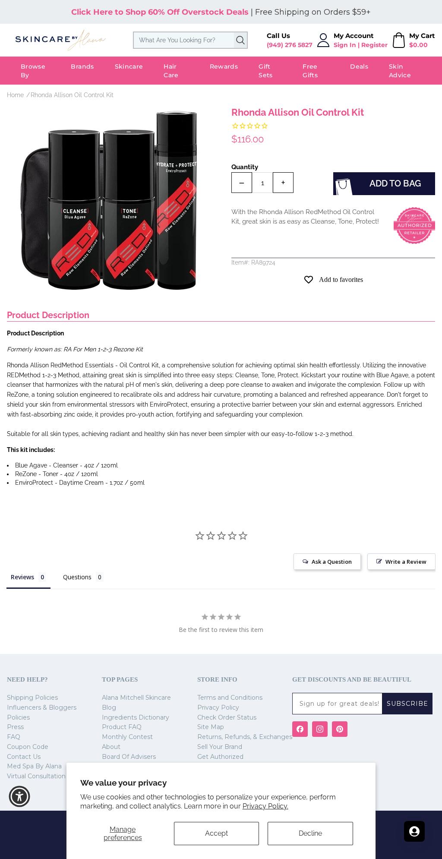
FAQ (13, 737)
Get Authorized (220, 757)
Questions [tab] (77, 577)
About (111, 747)
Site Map (210, 727)
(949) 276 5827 (290, 45)
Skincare (129, 66)
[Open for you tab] (414, 831)
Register (374, 45)
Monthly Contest (127, 737)
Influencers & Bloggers (41, 707)
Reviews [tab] (22, 577)
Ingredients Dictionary (135, 717)
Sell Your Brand (219, 747)
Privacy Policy (218, 707)
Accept (216, 833)
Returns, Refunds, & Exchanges (244, 737)
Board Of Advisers (129, 757)
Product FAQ (122, 727)
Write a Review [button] (405, 561)
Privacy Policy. (265, 806)
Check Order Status (226, 717)
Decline (310, 833)
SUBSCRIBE (407, 703)
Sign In (345, 45)
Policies (18, 717)
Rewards (224, 66)
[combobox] (190, 40)
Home (15, 95)
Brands (82, 66)
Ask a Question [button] (332, 561)
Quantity (244, 167)
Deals (359, 66)
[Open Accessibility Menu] (19, 796)
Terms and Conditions (229, 697)
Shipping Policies (32, 697)
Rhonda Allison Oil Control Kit (72, 95)
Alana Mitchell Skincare (136, 697)
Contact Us (24, 757)
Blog (109, 707)
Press (15, 727)
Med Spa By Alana (34, 766)
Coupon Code (27, 747)
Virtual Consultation (36, 776)
